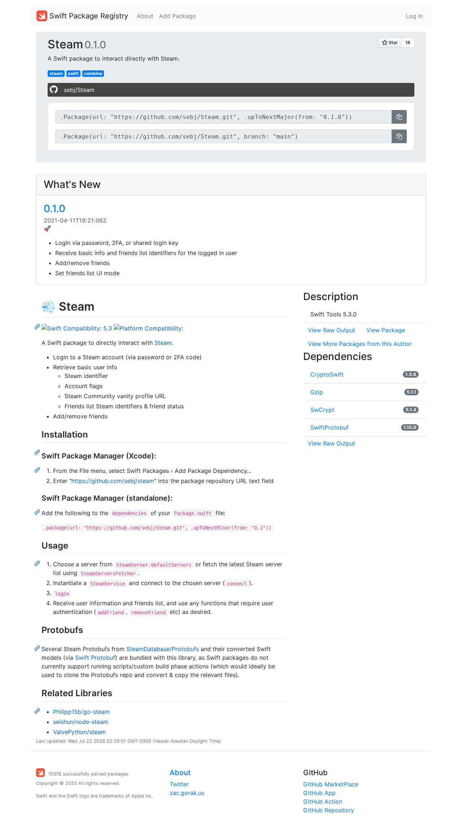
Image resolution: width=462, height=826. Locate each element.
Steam (163, 342)
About (145, 15)
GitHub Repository (328, 810)
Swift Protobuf (95, 657)
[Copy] (399, 117)
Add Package (177, 15)
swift (73, 73)
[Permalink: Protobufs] (38, 648)
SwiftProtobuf (329, 427)
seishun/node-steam (80, 721)
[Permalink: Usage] (38, 563)
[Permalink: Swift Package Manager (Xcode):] (38, 469)
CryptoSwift (327, 374)
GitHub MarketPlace (330, 784)
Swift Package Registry (87, 16)
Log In (414, 15)
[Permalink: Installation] (38, 452)
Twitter (179, 784)
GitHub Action (322, 801)
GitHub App (319, 792)
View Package (385, 330)
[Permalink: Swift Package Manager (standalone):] (38, 512)
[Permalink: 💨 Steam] (38, 326)
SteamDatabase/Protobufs (162, 649)
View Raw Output (331, 330)
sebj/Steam (79, 89)
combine (93, 73)
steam (56, 73)
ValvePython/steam (79, 731)
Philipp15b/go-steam (81, 711)
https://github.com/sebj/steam (112, 480)
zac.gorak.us (187, 792)
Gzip (316, 392)
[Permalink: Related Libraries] (38, 710)
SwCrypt (322, 409)
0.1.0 (54, 208)
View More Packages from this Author (360, 343)
